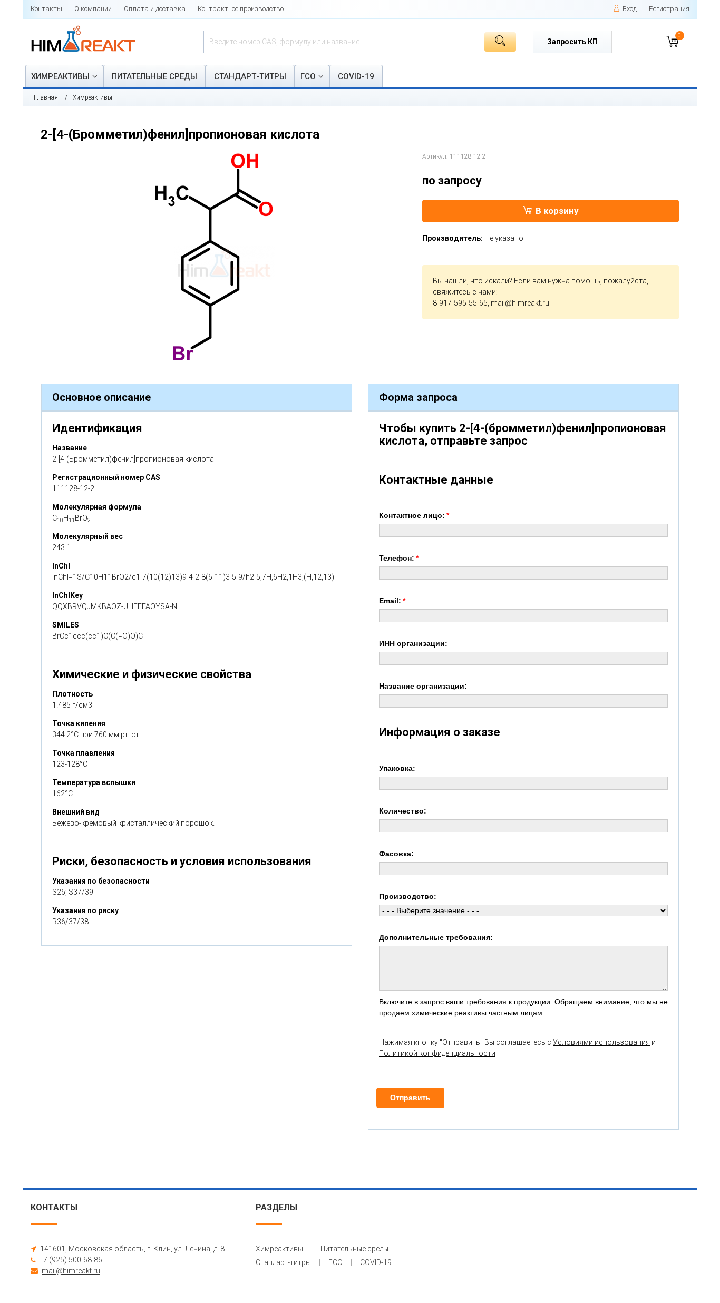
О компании (93, 9)
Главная (46, 97)
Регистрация (669, 9)
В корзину (557, 210)
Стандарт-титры (250, 76)
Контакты (46, 9)
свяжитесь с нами (464, 292)
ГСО (308, 76)
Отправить (410, 1097)
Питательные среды (154, 76)
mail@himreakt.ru (520, 303)
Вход (629, 9)
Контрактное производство (241, 9)
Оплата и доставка (155, 9)
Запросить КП (572, 41)
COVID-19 (356, 76)
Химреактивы (60, 76)
